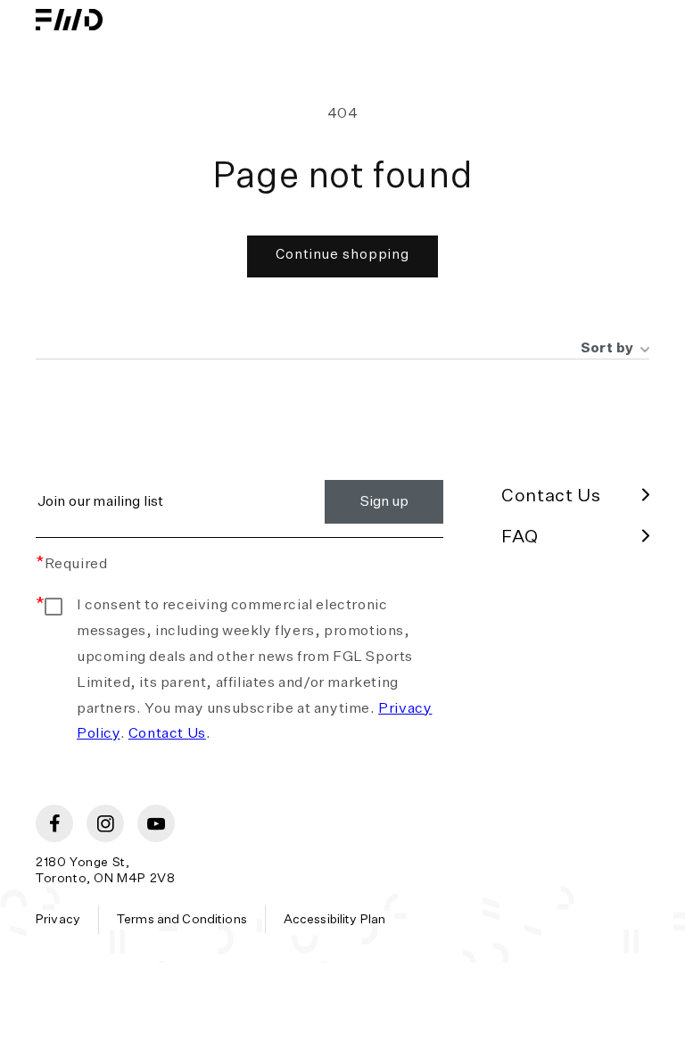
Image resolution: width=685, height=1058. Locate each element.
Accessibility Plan (335, 919)
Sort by (607, 348)
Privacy (58, 919)
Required (71, 565)
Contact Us (167, 734)
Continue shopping (342, 254)
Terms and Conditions (182, 919)
